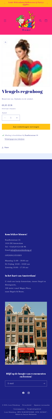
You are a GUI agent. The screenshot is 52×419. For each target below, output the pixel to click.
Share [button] (6, 147)
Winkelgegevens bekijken (14, 139)
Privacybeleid (26, 405)
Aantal (4, 113)
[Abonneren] (44, 383)
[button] (5, 20)
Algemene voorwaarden (42, 405)
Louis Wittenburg (14, 405)
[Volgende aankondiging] (47, 3)
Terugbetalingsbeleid (34, 409)
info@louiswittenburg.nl (21, 250)
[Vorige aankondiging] (4, 3)
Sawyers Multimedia (30, 414)
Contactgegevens (19, 409)
